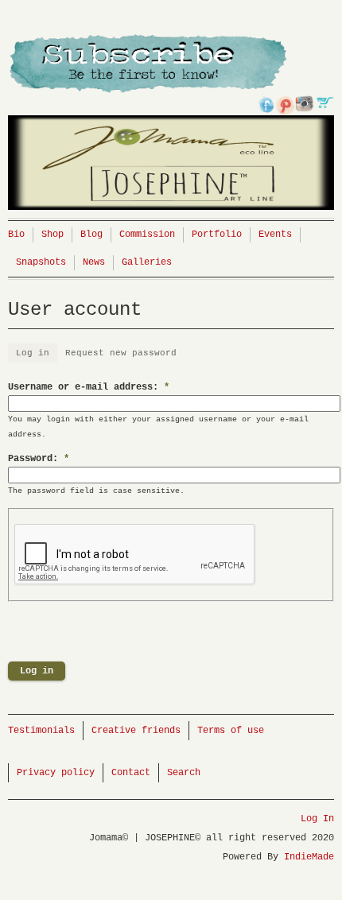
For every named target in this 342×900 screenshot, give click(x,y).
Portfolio (217, 234)
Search (183, 772)
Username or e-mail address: (88, 387)
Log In (317, 818)
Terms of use (230, 730)
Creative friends (136, 730)
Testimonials (41, 730)
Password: (38, 458)
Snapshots (41, 262)
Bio (16, 234)
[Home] (171, 126)
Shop (52, 234)
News (94, 262)
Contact (130, 772)
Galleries (147, 262)
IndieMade (309, 857)
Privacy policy (56, 772)
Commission (147, 234)
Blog (91, 234)
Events (275, 234)
